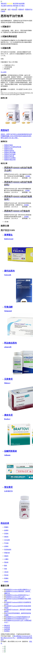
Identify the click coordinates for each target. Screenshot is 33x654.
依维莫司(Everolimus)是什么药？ (16, 597)
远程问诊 (10, 5)
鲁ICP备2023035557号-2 (8, 638)
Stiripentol (8, 311)
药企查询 (4, 5)
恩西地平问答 (8, 148)
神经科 (6, 536)
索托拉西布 (9, 271)
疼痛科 (6, 578)
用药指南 (16, 5)
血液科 (6, 530)
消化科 (6, 572)
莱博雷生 (8, 235)
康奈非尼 (8, 415)
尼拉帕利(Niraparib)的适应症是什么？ (17, 618)
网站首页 (4, 3)
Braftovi (7, 419)
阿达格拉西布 (10, 343)
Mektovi (7, 383)
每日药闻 (16, 3)
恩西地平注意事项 (9, 158)
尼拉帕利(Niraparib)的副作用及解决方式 (18, 617)
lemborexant (8, 239)
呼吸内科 (7, 552)
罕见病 (6, 543)
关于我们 (22, 5)
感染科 (6, 556)
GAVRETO (8, 491)
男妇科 (6, 562)
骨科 (5, 568)
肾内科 (6, 575)
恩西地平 (21, 9)
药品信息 (14, 9)
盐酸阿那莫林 (10, 451)
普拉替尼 (8, 487)
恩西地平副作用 (9, 156)
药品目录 (10, 3)
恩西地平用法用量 (9, 152)
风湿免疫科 (7, 549)
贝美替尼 (8, 379)
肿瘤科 (6, 527)
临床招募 (22, 3)
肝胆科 (6, 533)
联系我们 (7, 631)
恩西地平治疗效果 (9, 154)
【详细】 (28, 176)
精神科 (6, 581)
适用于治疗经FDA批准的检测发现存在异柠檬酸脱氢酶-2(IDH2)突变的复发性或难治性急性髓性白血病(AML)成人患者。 (16, 136)
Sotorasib (7, 275)
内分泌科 (7, 540)
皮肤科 (6, 546)
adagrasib (7, 347)
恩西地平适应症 (9, 150)
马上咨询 (3, 72)
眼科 (5, 565)
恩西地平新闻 (8, 145)
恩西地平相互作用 (9, 159)
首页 (9, 9)
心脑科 (6, 559)
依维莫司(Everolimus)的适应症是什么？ (18, 595)
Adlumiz (7, 455)
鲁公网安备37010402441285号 (23, 636)
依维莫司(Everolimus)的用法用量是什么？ (18, 589)
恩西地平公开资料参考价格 (12, 147)
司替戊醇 (8, 307)
